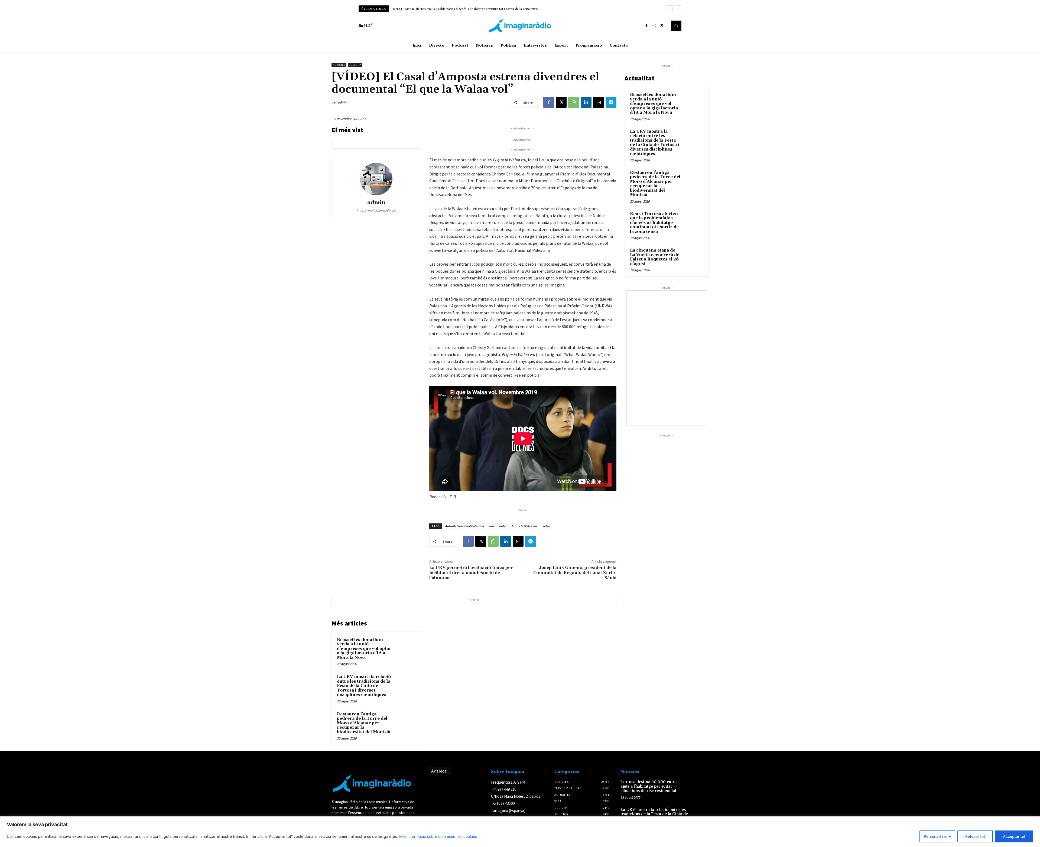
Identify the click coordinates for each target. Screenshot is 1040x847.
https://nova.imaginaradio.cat (376, 210)
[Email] (598, 102)
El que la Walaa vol (524, 526)
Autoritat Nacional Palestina (464, 526)
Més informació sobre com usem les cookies (438, 836)
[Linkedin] (586, 102)
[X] (662, 26)
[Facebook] (647, 26)
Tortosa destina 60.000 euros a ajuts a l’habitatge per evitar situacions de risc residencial (650, 786)
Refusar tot (975, 836)
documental (497, 526)
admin (342, 102)
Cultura (355, 65)
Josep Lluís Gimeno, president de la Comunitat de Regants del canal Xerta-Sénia (574, 573)
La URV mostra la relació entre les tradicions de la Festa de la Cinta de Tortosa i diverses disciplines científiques (364, 685)
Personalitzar (935, 836)
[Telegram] (611, 102)
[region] (520, 831)
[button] (676, 26)
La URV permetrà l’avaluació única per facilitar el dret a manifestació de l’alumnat (471, 573)
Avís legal (439, 771)
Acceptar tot (1014, 836)
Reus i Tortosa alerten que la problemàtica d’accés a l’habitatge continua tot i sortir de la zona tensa (465, 9)
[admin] (376, 179)
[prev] (669, 8)
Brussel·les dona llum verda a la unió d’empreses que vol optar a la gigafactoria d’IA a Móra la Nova (364, 648)
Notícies (339, 65)
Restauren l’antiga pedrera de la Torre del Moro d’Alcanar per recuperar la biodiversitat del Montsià (363, 723)
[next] (678, 8)
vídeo (546, 526)
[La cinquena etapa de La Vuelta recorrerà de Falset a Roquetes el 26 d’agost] (693, 256)
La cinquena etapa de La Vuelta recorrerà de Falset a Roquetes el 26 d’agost (654, 257)
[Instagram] (654, 26)
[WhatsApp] (573, 102)
